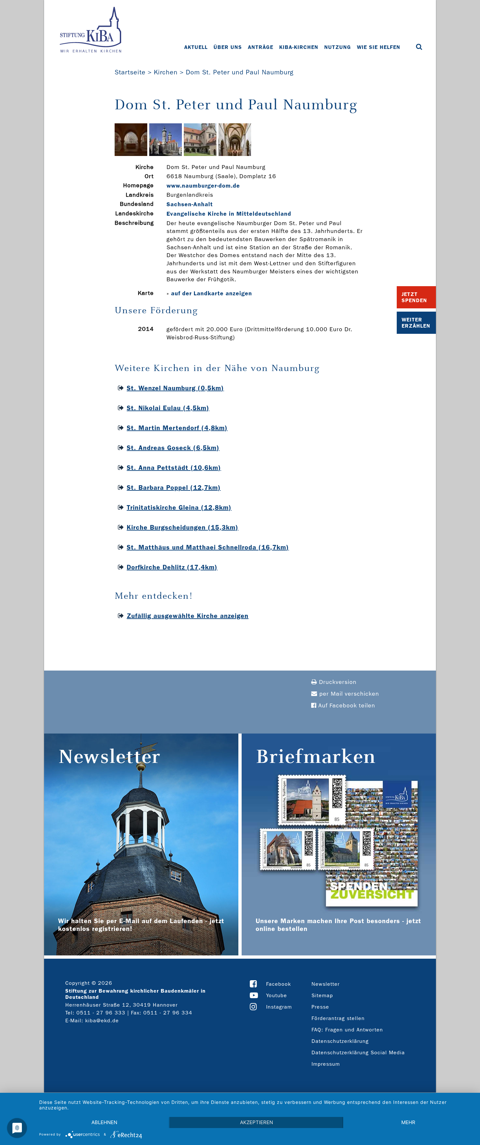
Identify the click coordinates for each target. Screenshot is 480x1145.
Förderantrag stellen (338, 1018)
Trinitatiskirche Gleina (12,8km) (179, 507)
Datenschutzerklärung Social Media (358, 1052)
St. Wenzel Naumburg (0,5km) (175, 388)
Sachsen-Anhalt (190, 204)
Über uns (228, 47)
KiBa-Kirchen (298, 47)
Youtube (276, 995)
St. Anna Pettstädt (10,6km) (174, 468)
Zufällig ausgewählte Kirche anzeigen (187, 616)
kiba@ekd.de (102, 1020)
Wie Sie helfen (378, 47)
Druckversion (337, 682)
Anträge (260, 47)
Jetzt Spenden (414, 297)
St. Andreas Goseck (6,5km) (173, 448)
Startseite (130, 72)
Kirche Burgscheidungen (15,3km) (182, 527)
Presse (320, 1007)
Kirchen (166, 72)
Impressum (326, 1064)
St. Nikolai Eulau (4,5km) (168, 408)
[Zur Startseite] (90, 30)
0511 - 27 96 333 (100, 1013)
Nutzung (337, 47)
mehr (408, 1122)
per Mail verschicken (348, 693)
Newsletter (326, 984)
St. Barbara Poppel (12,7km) (174, 487)
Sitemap (322, 995)
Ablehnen (104, 1122)
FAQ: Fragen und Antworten (347, 1030)
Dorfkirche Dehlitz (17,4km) (172, 567)
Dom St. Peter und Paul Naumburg (240, 72)
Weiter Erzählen (416, 323)
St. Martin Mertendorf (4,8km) (177, 428)
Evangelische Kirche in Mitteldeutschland (229, 213)
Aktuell (196, 47)
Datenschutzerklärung (340, 1041)
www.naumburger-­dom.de (203, 185)
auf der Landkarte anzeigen (211, 293)
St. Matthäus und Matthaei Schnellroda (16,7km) (208, 547)
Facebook (278, 984)
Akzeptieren (256, 1122)
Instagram (279, 1007)
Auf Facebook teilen (345, 705)
